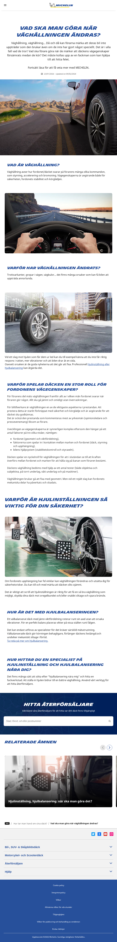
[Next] (109, 747)
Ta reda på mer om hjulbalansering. (27, 641)
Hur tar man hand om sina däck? (30, 823)
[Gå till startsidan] (61, 5)
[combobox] (58, 721)
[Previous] (103, 747)
